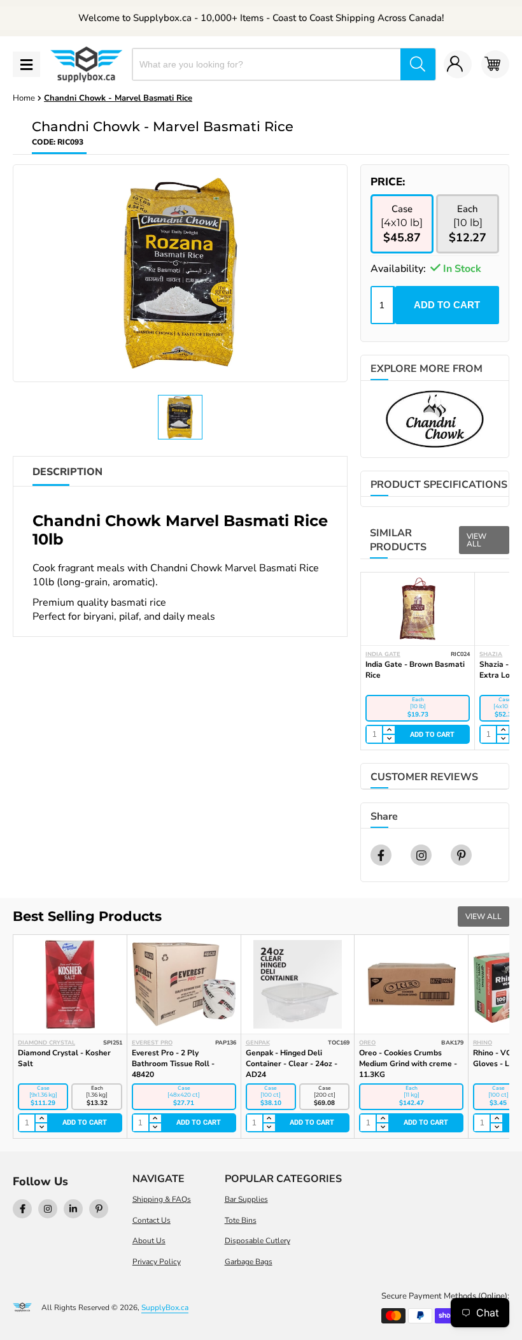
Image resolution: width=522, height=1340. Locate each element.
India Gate (382, 654)
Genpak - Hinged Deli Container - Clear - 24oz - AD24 (291, 1064)
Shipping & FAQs (161, 1199)
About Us (149, 1241)
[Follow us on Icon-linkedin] (73, 1208)
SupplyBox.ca (164, 1307)
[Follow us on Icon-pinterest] (98, 1208)
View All (476, 540)
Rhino (482, 1042)
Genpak (258, 1042)
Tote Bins (241, 1220)
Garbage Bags (248, 1262)
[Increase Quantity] (388, 730)
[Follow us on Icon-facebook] (22, 1208)
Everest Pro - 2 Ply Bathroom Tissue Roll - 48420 (173, 1064)
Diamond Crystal (46, 1042)
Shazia (490, 654)
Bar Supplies (246, 1199)
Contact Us (151, 1220)
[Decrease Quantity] (388, 739)
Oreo (367, 1042)
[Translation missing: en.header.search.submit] (417, 64)
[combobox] (266, 64)
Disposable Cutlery (257, 1241)
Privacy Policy (156, 1262)
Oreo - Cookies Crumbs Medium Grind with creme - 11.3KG (408, 1064)
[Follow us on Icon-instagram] (47, 1208)
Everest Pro (152, 1042)
